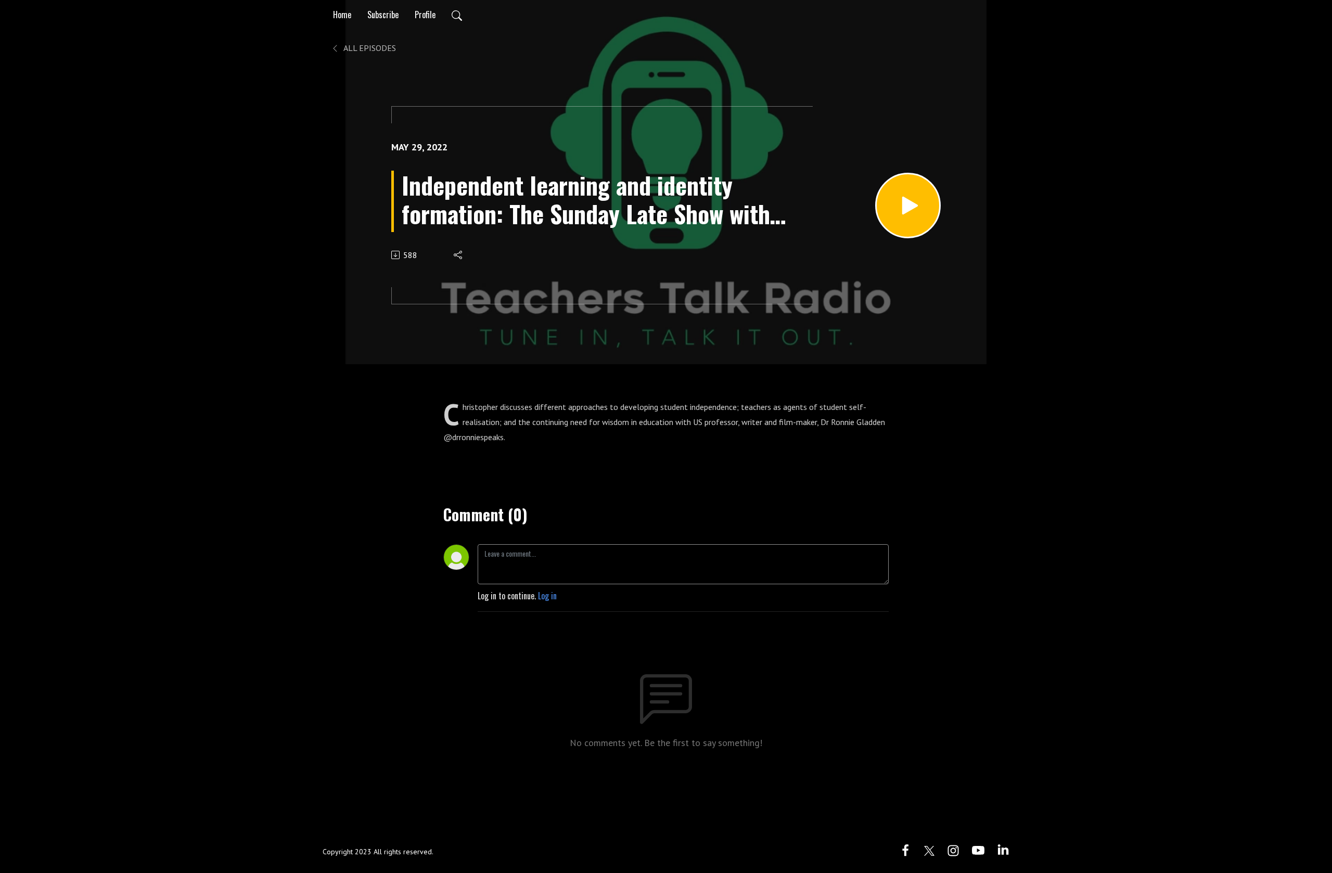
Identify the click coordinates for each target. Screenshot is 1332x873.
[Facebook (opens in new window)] (905, 849)
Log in (547, 595)
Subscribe (383, 14)
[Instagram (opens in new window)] (953, 849)
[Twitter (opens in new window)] (929, 849)
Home (342, 14)
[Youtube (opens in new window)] (978, 849)
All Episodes (369, 48)
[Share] (459, 255)
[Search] (456, 14)
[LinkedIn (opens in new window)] (1003, 849)
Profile (425, 14)
